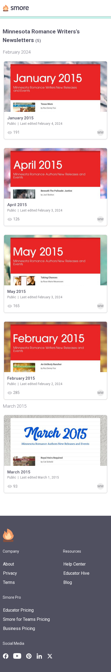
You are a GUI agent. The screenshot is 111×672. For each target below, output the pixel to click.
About (8, 564)
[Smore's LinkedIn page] (39, 656)
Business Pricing (19, 628)
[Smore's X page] (50, 656)
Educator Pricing (18, 610)
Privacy (10, 573)
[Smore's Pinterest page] (29, 656)
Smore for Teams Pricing (26, 619)
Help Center (74, 564)
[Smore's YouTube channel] (17, 656)
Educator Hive (76, 573)
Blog (67, 582)
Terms (9, 582)
